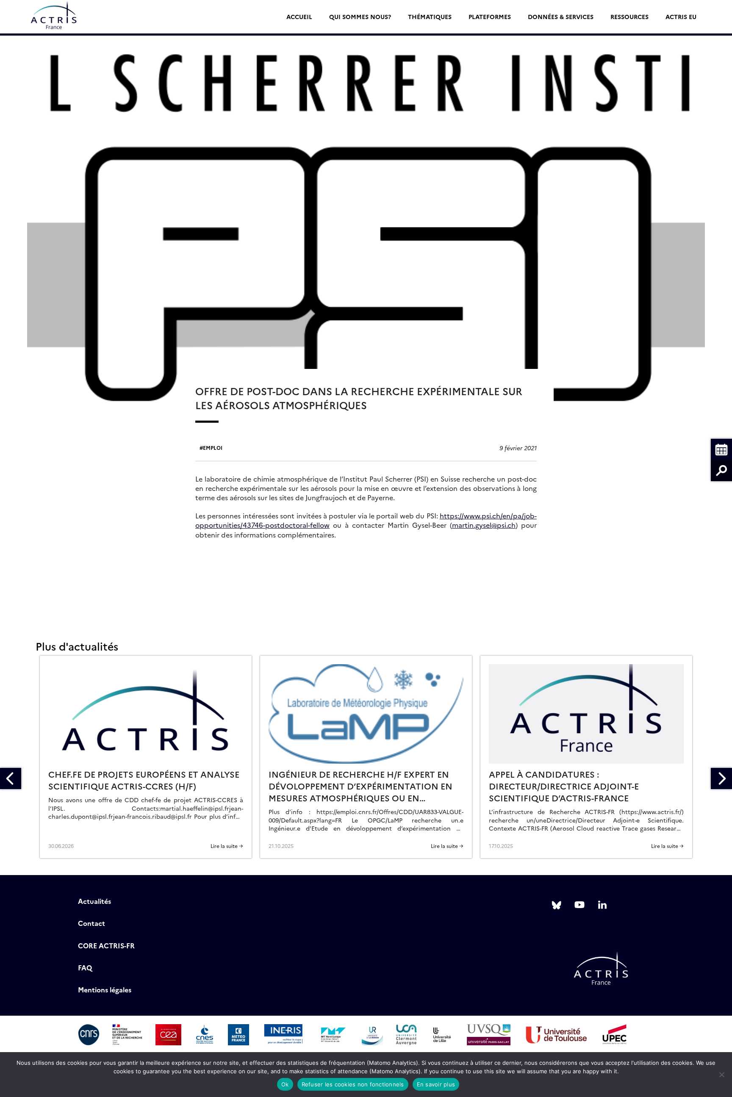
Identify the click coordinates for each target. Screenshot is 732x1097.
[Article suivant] (721, 778)
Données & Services (560, 16)
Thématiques (430, 16)
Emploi (212, 447)
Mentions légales (104, 989)
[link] (484, 524)
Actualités (94, 901)
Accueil (299, 16)
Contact (91, 923)
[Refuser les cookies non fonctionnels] (721, 1074)
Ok (285, 1084)
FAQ (85, 967)
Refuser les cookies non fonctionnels (353, 1084)
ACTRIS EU (680, 16)
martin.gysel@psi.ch (484, 524)
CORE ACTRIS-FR (106, 945)
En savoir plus (436, 1084)
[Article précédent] (10, 778)
